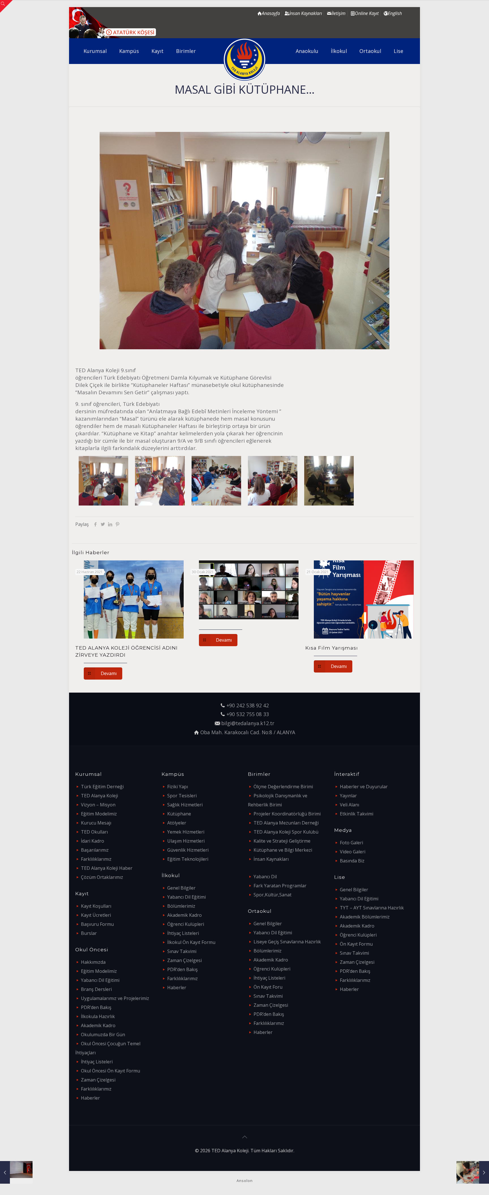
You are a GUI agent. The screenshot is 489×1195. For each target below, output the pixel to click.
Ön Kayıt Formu (356, 944)
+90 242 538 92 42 (247, 705)
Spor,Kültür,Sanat (272, 895)
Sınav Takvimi (181, 951)
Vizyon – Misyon (98, 805)
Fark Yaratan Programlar (280, 886)
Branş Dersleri (96, 989)
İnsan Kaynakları (271, 859)
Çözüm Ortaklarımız (102, 877)
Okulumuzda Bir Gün (103, 1034)
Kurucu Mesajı (96, 823)
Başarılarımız (95, 850)
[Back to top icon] (244, 1137)
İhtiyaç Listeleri (97, 1062)
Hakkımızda (93, 962)
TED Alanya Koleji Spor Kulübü (286, 832)
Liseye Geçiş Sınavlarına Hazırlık (287, 942)
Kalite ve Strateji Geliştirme (282, 841)
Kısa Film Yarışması (331, 648)
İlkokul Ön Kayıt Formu (191, 942)
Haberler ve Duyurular (364, 786)
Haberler (90, 1098)
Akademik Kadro (98, 1025)
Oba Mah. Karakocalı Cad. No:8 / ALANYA (247, 732)
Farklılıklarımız (96, 859)
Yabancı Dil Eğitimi (100, 980)
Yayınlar (348, 796)
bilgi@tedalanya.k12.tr (247, 723)
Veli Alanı (349, 805)
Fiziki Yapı (177, 786)
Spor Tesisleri (182, 796)
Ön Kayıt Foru (268, 987)
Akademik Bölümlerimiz (365, 917)
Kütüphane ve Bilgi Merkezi (283, 850)
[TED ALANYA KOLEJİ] (244, 59)
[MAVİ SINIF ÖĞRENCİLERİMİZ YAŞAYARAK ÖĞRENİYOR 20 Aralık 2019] (472, 1172)
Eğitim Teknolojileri (187, 859)
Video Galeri (352, 852)
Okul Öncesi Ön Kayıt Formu (110, 1071)
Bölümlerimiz (181, 906)
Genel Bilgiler (181, 888)
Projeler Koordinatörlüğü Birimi (287, 814)
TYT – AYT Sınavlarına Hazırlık (372, 908)
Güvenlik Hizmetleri (188, 850)
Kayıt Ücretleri (96, 915)
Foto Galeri (351, 843)
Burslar (89, 933)
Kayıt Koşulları (96, 906)
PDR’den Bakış (96, 1007)
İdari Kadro (92, 841)
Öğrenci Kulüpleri (185, 924)
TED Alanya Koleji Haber (106, 868)
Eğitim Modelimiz (99, 814)
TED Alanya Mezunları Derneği (286, 823)
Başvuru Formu (97, 924)
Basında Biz (352, 861)
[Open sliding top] (6, 6)
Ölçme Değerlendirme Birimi (283, 786)
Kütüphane (179, 814)
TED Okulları (94, 832)
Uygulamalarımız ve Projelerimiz (115, 998)
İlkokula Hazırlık (98, 1016)
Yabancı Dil (265, 876)
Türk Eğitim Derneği (102, 786)
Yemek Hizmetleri (185, 832)
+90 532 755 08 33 (247, 714)
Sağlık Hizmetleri (185, 805)
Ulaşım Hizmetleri (186, 841)
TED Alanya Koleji (99, 796)
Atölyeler (176, 823)
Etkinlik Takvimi (356, 814)
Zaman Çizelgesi (98, 1080)
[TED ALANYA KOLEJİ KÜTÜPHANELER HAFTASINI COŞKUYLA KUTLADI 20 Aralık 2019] (16, 1172)
